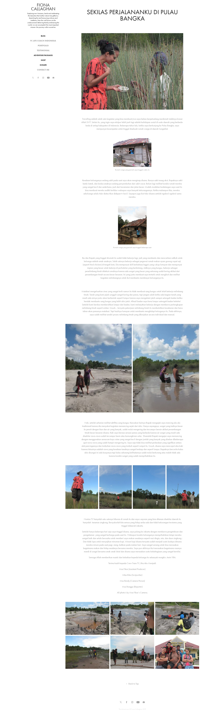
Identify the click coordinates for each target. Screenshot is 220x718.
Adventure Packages (43, 55)
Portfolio (43, 45)
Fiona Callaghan (43, 6)
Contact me (43, 70)
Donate (43, 65)
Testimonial (43, 50)
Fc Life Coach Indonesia (43, 41)
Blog (43, 36)
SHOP (43, 60)
